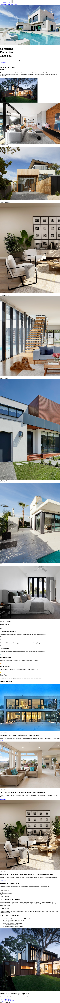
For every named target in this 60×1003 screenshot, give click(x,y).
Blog (9, 4)
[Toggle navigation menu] (12, 1)
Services (5, 4)
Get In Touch (3, 999)
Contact (15, 4)
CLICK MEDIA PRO (5, 2)
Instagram (2, 1001)
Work (1, 4)
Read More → (3, 740)
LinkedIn (7, 1001)
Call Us (9, 999)
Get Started (3, 62)
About (11, 4)
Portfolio (12, 1001)
